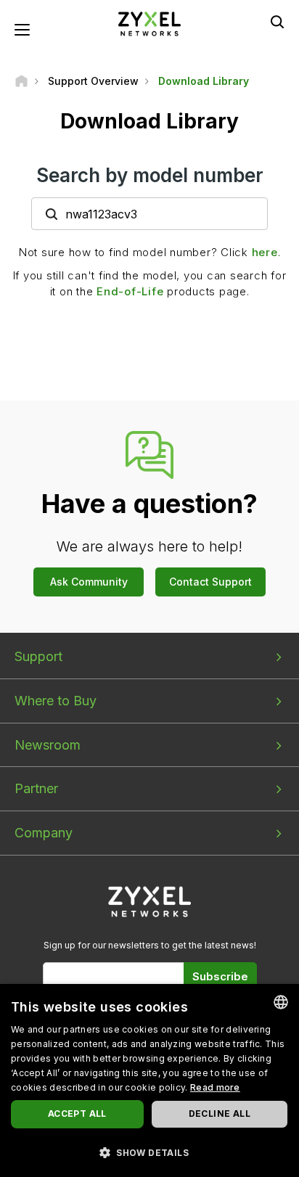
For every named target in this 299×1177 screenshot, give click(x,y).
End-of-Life (130, 291)
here (265, 252)
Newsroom (48, 744)
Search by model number (149, 175)
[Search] (277, 21)
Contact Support (210, 581)
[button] (149, 1152)
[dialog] (149, 1080)
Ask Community (89, 581)
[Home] (21, 81)
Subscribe (220, 976)
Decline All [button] (219, 1113)
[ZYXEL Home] (149, 23)
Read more (215, 1087)
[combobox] (281, 1002)
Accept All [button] (77, 1113)
